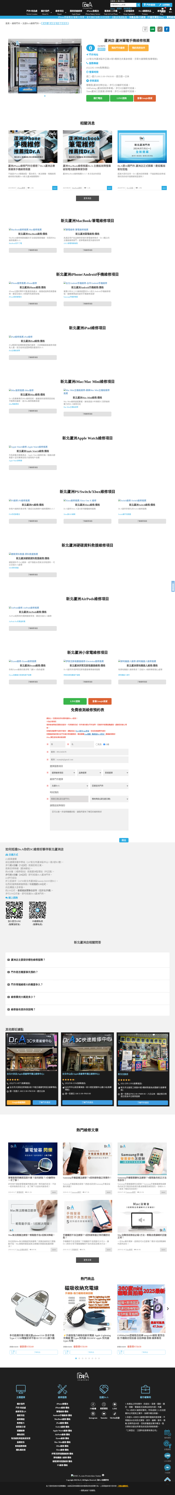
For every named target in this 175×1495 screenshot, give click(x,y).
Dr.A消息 (130, 188)
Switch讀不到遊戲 (124, 514)
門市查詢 (150, 5)
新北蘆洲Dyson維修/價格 (33, 665)
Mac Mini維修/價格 (62, 1442)
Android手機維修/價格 (62, 1415)
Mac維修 (129, 1250)
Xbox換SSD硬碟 (69, 514)
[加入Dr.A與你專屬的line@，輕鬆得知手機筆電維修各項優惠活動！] (167, 1456)
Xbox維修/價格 (62, 1450)
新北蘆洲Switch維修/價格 (142, 505)
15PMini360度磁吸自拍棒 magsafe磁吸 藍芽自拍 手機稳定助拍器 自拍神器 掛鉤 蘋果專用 (141, 1336)
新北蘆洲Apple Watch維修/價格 (33, 451)
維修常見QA (21, 1412)
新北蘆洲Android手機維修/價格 (87, 287)
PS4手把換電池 (14, 514)
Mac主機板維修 (22, 1250)
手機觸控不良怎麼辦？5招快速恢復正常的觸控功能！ (86, 1236)
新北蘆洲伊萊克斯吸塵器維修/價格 (87, 665)
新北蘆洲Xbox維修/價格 (87, 505)
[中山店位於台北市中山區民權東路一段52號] (87, 1052)
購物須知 (21, 1435)
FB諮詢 (167, 1473)
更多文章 (87, 1260)
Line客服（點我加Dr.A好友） (95, 734)
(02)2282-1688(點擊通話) (97, 68)
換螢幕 (119, 8)
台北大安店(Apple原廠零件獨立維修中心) (25, 1074)
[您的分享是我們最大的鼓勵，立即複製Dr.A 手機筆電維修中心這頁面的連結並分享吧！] (160, 29)
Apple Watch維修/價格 (62, 1431)
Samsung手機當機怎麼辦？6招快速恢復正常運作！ (87, 1178)
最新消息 (21, 1415)
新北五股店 (123, 1074)
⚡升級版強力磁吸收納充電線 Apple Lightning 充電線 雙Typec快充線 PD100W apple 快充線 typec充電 (87, 1338)
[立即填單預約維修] (167, 1432)
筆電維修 (20, 1192)
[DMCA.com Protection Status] (86, 1475)
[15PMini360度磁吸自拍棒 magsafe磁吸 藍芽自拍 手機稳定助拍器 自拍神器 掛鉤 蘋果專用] (141, 1308)
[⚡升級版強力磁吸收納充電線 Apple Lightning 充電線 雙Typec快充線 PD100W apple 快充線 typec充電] (87, 1308)
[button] (45, 96)
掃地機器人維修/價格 (62, 1458)
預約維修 (167, 1438)
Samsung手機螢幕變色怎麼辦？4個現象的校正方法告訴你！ (142, 1179)
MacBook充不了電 (15, 243)
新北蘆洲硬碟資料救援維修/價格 (32, 558)
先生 (100, 744)
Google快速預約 (18, 1102)
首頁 (7, 23)
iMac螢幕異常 (14, 404)
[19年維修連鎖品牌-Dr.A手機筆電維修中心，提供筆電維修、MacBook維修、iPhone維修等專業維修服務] (87, 5)
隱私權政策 (21, 1450)
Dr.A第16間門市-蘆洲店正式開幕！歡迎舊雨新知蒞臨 (141, 168)
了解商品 (37, 1352)
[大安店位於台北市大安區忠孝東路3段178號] (32, 1052)
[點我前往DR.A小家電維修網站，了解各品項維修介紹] (167, 1444)
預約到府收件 (138, 48)
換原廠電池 (128, 8)
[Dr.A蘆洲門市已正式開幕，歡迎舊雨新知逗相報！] (142, 146)
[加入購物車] (13, 1352)
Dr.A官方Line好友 (82, 731)
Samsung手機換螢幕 (71, 297)
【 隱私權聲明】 (123, 1486)
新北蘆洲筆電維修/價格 (87, 234)
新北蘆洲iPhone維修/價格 (33, 287)
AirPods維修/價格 (62, 1435)
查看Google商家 (144, 98)
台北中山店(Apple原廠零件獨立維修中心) (81, 1074)
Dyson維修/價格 (62, 1438)
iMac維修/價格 (62, 1446)
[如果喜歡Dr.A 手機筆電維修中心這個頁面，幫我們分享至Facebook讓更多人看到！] (167, 29)
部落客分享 (21, 1427)
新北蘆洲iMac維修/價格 (33, 394)
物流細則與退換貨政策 (20, 1438)
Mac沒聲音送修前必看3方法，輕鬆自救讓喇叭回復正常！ (142, 1236)
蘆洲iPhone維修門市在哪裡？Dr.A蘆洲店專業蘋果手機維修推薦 (31, 168)
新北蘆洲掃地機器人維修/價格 (142, 665)
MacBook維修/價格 (62, 1419)
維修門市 (16, 23)
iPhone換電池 (62, 1404)
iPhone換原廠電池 (15, 297)
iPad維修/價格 (62, 1423)
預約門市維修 (118, 48)
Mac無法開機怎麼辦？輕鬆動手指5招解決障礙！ (31, 1235)
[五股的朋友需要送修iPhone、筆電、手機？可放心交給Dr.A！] (143, 1052)
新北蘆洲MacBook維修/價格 (32, 234)
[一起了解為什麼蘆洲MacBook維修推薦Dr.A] (87, 146)
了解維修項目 (33, 250)
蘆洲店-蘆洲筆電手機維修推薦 (55, 23)
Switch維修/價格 (62, 1427)
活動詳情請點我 (90, 17)
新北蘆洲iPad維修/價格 (33, 341)
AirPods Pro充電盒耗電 (17, 622)
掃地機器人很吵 (124, 675)
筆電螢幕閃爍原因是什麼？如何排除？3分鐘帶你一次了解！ (31, 1179)
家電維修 (167, 1450)
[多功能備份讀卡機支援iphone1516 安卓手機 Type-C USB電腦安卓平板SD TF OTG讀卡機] (34, 1308)
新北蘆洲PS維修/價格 (33, 505)
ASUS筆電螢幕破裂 (71, 243)
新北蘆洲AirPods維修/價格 (32, 612)
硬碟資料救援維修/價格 (62, 1461)
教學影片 (21, 1423)
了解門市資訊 (44, 1102)
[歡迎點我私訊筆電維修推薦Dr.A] (167, 1467)
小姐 (107, 744)
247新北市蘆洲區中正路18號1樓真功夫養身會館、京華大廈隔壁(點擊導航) (122, 59)
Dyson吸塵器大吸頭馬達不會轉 (20, 675)
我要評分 (101, 49)
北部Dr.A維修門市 (30, 23)
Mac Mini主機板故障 (71, 407)
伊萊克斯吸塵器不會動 (72, 675)
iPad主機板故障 (14, 351)
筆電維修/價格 (62, 1412)
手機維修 (75, 1250)
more (54, 188)
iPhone (112, 8)
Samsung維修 (76, 1192)
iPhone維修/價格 (62, 1408)
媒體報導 (21, 1431)
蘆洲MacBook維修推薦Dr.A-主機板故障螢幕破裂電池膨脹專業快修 (87, 168)
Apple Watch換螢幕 (15, 461)
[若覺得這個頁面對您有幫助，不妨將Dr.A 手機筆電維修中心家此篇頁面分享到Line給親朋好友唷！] (152, 29)
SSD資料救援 (14, 568)
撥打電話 (98, 98)
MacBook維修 (77, 188)
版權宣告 (21, 1442)
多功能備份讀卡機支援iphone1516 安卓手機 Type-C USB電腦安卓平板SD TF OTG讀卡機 (32, 1336)
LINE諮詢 (122, 98)
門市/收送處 (21, 1408)
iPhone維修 (21, 188)
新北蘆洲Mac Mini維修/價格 (87, 397)
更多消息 (87, 198)
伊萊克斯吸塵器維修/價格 (62, 1454)
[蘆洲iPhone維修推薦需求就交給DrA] (32, 146)
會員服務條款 (21, 1446)
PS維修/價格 (62, 1465)
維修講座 (21, 1419)
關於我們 (21, 1404)
